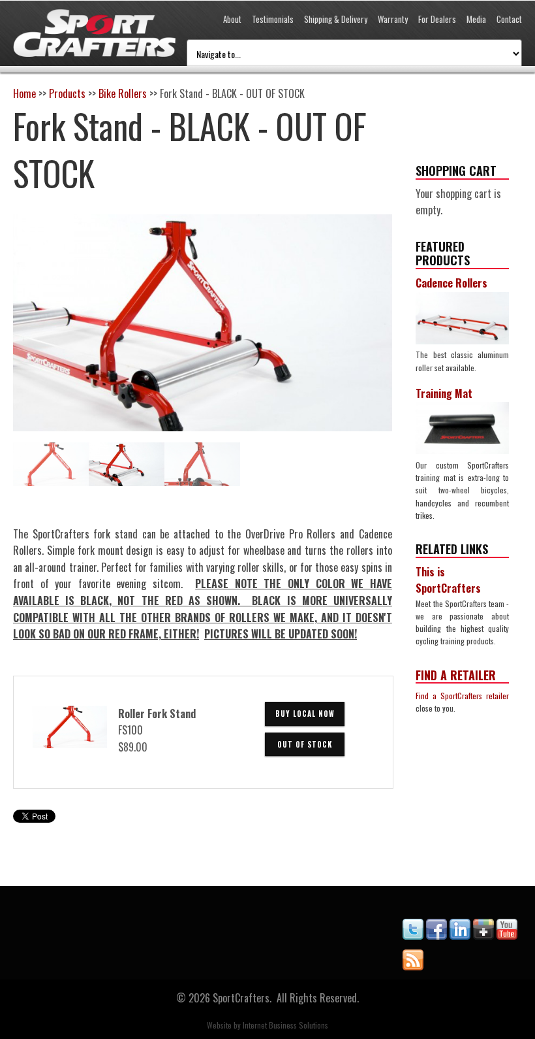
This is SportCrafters (448, 580)
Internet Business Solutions (285, 1025)
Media (476, 18)
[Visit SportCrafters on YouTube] (507, 935)
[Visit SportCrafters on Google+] (483, 935)
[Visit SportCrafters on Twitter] (413, 935)
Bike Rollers (123, 93)
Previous (23, 347)
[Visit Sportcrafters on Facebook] (436, 935)
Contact (509, 18)
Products (67, 93)
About (232, 18)
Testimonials (273, 18)
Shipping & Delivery (335, 18)
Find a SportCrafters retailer (462, 695)
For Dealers (437, 18)
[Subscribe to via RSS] (413, 966)
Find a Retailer (456, 675)
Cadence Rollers (451, 283)
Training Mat (444, 393)
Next (382, 347)
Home (24, 93)
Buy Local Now (305, 713)
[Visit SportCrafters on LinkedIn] (460, 935)
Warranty (393, 18)
